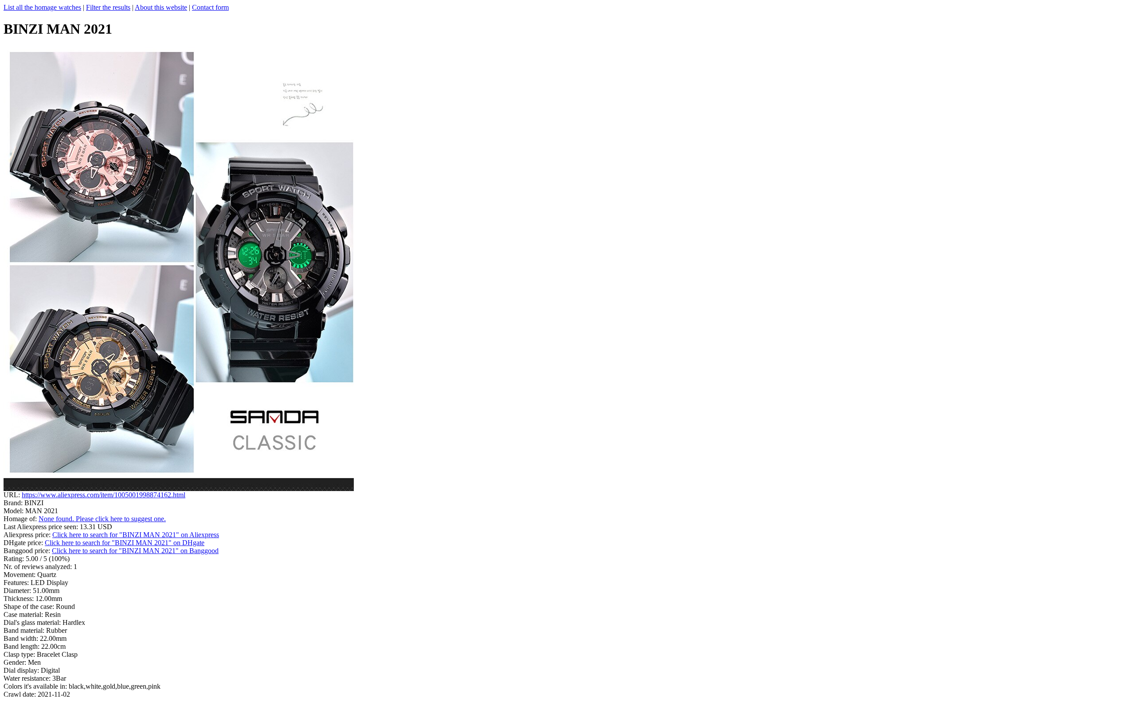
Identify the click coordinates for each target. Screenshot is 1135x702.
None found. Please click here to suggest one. (102, 519)
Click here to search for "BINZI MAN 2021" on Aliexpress (135, 534)
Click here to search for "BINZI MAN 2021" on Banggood (135, 550)
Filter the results (108, 7)
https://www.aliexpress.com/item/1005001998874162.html (103, 495)
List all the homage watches (42, 7)
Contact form (210, 7)
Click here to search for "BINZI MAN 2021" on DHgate (124, 542)
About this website (161, 7)
